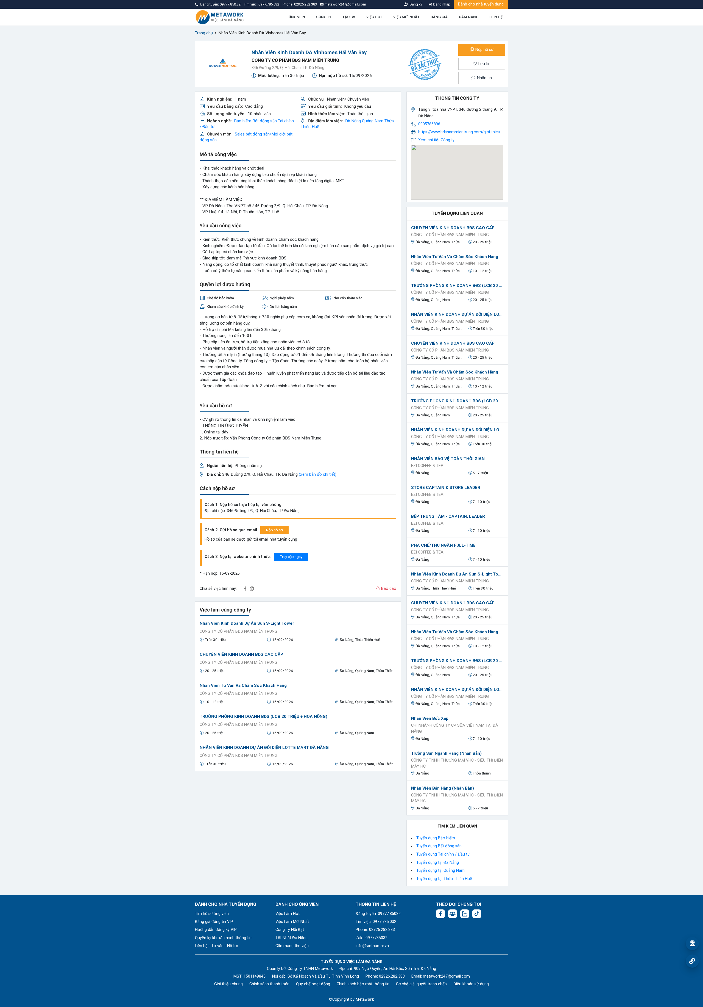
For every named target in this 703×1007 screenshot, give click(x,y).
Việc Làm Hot (287, 913)
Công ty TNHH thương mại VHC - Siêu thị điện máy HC (457, 763)
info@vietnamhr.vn (372, 946)
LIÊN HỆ (496, 17)
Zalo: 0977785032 (371, 938)
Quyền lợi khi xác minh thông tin (223, 938)
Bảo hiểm (242, 120)
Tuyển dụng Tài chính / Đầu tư (443, 854)
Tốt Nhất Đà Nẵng (291, 938)
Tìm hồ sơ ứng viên (212, 913)
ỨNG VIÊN (297, 17)
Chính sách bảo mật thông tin (363, 984)
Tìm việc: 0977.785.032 (376, 921)
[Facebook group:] (452, 913)
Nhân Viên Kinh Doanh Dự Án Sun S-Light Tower (247, 623)
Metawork (365, 999)
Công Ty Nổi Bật (289, 929)
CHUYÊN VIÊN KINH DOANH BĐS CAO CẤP (241, 654)
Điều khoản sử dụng (471, 984)
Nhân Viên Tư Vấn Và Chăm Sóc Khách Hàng (243, 685)
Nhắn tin (484, 78)
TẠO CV (348, 17)
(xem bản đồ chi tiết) (317, 474)
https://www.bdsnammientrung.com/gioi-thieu (459, 132)
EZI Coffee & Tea (427, 465)
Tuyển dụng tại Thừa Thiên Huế (444, 878)
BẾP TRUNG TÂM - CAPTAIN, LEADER (448, 516)
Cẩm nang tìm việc (292, 946)
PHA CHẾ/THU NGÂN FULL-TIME (443, 545)
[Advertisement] (298, 814)
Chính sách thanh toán (269, 984)
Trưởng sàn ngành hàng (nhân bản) (446, 753)
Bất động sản (264, 120)
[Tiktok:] (476, 913)
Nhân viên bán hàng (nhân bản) (442, 788)
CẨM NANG (468, 17)
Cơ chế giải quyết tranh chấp (421, 984)
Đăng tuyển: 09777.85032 (378, 913)
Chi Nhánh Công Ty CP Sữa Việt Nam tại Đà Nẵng (454, 728)
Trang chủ (204, 33)
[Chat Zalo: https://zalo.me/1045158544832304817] (464, 913)
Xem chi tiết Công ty (436, 140)
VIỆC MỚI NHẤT (406, 17)
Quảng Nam (372, 120)
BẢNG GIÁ (439, 17)
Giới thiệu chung (228, 984)
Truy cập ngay (291, 556)
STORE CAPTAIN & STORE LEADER (445, 487)
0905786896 (429, 124)
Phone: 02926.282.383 (375, 929)
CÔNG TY (323, 17)
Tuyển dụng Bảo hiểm (435, 838)
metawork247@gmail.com (446, 976)
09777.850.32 (230, 4)
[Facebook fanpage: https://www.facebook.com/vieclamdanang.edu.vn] (440, 913)
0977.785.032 (269, 4)
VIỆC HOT (374, 17)
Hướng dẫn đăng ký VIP (216, 929)
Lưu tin (483, 64)
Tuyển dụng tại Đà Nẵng (437, 862)
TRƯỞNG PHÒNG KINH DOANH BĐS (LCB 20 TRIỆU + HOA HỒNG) (263, 716)
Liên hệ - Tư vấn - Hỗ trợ (216, 946)
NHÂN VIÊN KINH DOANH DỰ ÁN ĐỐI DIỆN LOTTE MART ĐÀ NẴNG (264, 747)
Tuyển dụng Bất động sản (439, 846)
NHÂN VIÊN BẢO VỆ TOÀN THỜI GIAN (448, 458)
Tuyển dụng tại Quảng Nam (440, 870)
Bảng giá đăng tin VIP (214, 921)
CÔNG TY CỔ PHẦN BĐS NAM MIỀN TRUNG (295, 60)
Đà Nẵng (353, 120)
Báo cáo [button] (388, 588)
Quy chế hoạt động (313, 984)
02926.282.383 (305, 4)
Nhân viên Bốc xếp (429, 718)
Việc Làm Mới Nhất (292, 921)
